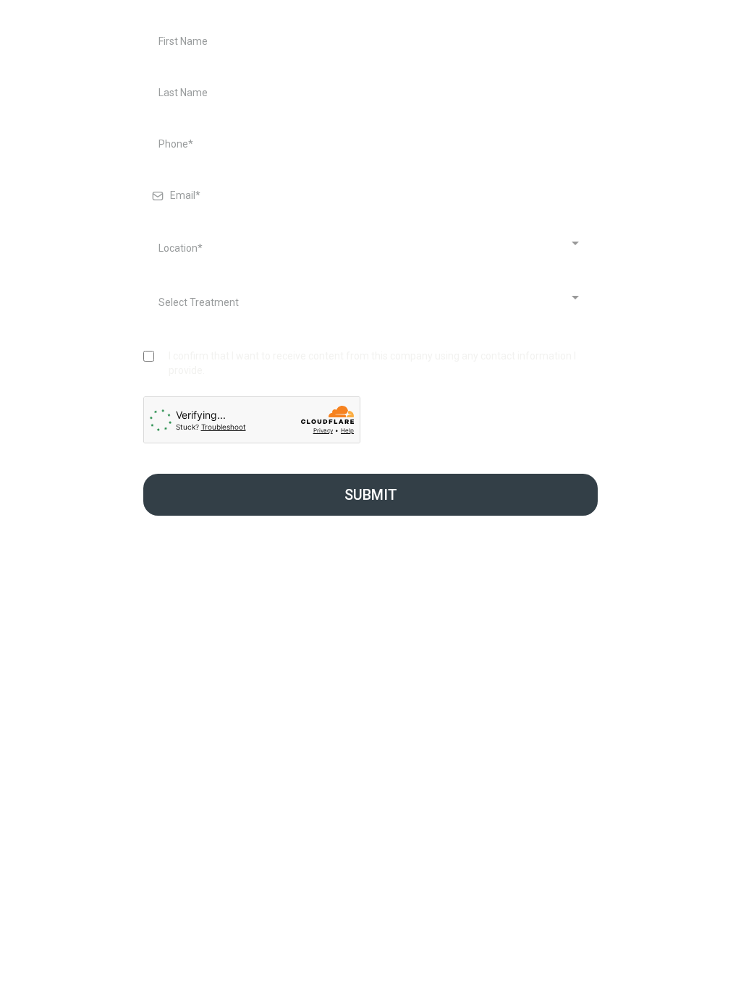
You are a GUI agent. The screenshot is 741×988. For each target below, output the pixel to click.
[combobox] (366, 248)
